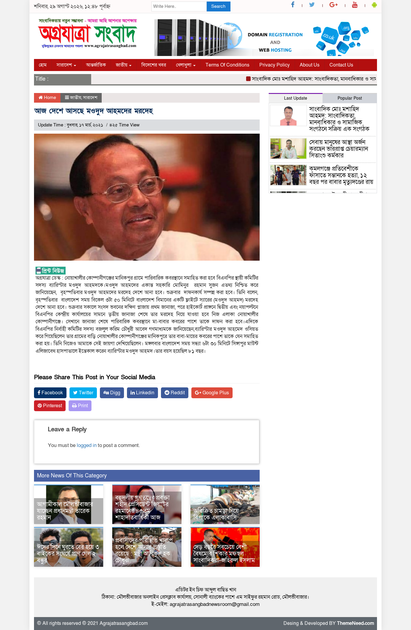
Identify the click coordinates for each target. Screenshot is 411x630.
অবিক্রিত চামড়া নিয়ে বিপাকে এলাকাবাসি (216, 514)
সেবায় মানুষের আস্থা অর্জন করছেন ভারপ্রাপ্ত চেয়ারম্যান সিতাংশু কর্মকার (338, 149)
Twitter (85, 392)
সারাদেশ (65, 65)
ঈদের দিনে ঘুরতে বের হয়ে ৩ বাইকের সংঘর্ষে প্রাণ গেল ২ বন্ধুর (68, 553)
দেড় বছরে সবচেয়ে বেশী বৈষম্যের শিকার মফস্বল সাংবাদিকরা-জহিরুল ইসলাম (224, 553)
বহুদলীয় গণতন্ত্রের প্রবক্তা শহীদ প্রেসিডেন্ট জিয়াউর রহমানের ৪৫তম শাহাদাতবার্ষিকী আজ (142, 508)
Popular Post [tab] (350, 98)
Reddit (177, 392)
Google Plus (215, 392)
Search (218, 6)
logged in (87, 445)
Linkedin (144, 392)
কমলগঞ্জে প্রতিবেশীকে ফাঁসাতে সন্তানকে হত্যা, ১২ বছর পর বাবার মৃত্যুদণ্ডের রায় (341, 175)
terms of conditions (227, 65)
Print (82, 405)
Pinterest (52, 405)
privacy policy (274, 65)
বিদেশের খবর (153, 65)
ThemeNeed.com (355, 623)
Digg (114, 392)
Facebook (51, 392)
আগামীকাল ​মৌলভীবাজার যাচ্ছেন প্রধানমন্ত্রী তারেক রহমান (65, 511)
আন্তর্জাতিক (96, 65)
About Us (310, 65)
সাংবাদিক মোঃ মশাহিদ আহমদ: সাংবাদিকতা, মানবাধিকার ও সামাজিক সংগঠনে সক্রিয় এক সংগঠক (339, 119)
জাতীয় (122, 65)
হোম (43, 65)
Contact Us (341, 65)
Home (49, 98)
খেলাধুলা (184, 65)
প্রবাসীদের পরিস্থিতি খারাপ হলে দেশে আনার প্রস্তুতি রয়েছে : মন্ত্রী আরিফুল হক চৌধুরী (144, 550)
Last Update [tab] (295, 98)
